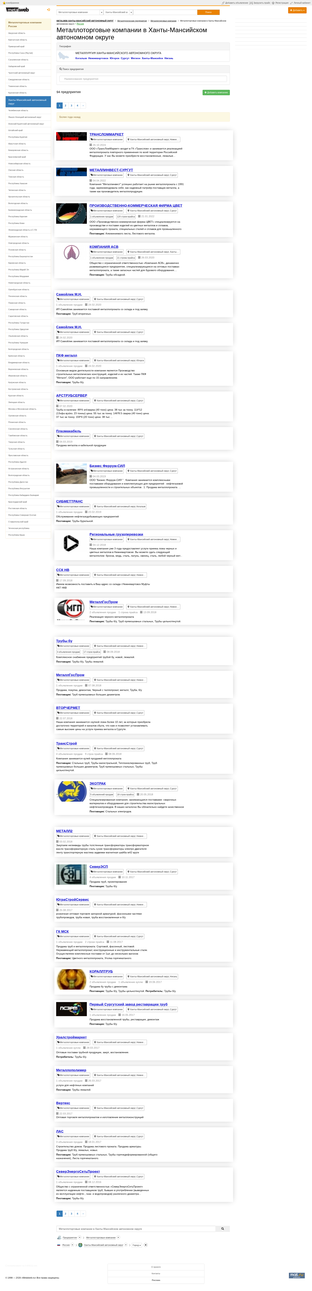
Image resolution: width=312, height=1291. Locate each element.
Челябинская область (18, 110)
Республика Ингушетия (19, 488)
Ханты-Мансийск (152, 58)
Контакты (156, 1273)
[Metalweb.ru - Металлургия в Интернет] (17, 8)
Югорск (114, 58)
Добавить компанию (217, 92)
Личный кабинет (302, 3)
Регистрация (282, 3)
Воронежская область (18, 369)
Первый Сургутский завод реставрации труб (129, 1004)
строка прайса (126, 258)
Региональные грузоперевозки (116, 534)
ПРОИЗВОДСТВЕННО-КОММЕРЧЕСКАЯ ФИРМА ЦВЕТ (136, 205)
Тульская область (16, 449)
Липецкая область (16, 402)
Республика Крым (16, 535)
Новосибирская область (19, 163)
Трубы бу (64, 641)
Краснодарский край (17, 502)
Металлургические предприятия (132, 21)
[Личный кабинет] (292, 3)
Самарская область (17, 309)
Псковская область (17, 250)
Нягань (168, 58)
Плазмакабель (68, 431)
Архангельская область (19, 197)
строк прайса (126, 216)
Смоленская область (18, 429)
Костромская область (18, 389)
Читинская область (17, 190)
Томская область (16, 177)
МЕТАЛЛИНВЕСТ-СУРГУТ (111, 170)
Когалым (81, 58)
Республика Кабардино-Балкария (23, 495)
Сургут (125, 58)
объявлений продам (101, 794)
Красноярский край (17, 157)
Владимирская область (19, 362)
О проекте (156, 1267)
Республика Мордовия (18, 276)
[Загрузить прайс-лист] (252, 3)
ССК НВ (62, 570)
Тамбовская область (17, 435)
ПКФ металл (66, 355)
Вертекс (63, 1103)
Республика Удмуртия (18, 329)
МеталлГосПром (104, 602)
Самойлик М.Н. (69, 294)
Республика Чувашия (18, 343)
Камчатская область (17, 40)
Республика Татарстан (18, 323)
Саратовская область (18, 316)
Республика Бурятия (17, 137)
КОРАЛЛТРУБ (101, 971)
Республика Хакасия (17, 183)
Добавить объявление (236, 3)
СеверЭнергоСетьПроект (78, 1171)
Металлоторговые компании (163, 21)
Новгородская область (18, 243)
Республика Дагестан (18, 482)
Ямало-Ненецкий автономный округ (24, 117)
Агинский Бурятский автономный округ (26, 124)
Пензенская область (17, 296)
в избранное (12, 3)
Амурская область (16, 33)
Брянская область (16, 356)
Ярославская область (18, 455)
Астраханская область (18, 468)
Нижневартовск (98, 58)
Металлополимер (71, 1070)
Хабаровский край (16, 66)
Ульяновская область (18, 336)
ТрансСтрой (66, 743)
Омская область (15, 170)
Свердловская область (18, 79)
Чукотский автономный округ (21, 73)
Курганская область (17, 93)
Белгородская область (18, 349)
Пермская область (16, 303)
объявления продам (68, 652)
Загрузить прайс (262, 3)
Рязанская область (17, 422)
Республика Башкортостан (20, 256)
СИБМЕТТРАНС (69, 501)
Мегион (135, 58)
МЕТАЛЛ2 (64, 831)
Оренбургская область (18, 289)
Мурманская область (18, 236)
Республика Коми (16, 223)
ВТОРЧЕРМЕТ (68, 708)
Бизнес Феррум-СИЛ (107, 466)
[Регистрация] (274, 2)
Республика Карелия (17, 216)
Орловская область (17, 416)
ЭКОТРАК (98, 783)
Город (136, 1245)
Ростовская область (17, 508)
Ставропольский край (18, 522)
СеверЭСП (99, 866)
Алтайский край (15, 130)
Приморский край (16, 46)
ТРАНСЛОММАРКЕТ (107, 134)
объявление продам (101, 216)
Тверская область (16, 442)
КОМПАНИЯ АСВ (104, 247)
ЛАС (60, 1131)
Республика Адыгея (17, 462)
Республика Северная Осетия (22, 515)
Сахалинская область (18, 60)
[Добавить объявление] (223, 3)
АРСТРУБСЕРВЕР (71, 395)
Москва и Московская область (22, 409)
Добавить (297, 10)
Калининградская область (20, 210)
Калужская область (17, 382)
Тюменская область (17, 86)
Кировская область (17, 263)
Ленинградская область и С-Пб (22, 230)
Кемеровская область (18, 150)
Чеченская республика (18, 528)
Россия (80, 24)
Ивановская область (17, 376)
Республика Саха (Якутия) (20, 53)
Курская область (16, 395)
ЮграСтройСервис (72, 899)
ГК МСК (62, 931)
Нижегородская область (19, 283)
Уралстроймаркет (71, 1037)
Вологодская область (18, 203)
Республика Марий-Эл (18, 270)
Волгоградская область (19, 475)
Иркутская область (17, 144)
